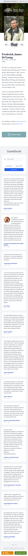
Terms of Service (18, 549)
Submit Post (14, 169)
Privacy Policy (10, 549)
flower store (19, 124)
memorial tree (21, 121)
